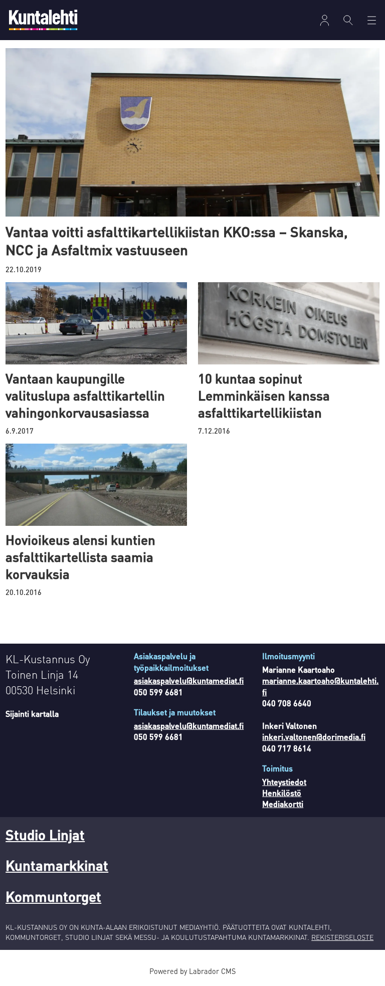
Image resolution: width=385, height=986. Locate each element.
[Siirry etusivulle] (43, 20)
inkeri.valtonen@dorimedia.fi (313, 736)
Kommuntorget (53, 896)
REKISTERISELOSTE (342, 936)
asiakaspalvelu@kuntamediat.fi (189, 680)
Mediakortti (282, 804)
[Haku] (348, 20)
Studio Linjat (45, 835)
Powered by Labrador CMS (192, 970)
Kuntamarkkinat (57, 865)
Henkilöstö (281, 792)
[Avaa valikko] (324, 20)
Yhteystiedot (284, 781)
